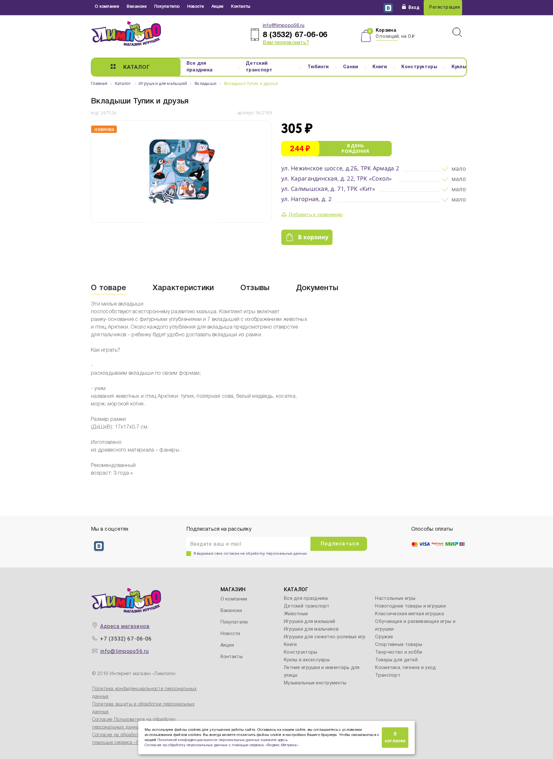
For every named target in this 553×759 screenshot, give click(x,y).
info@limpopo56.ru (284, 25)
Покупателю (167, 7)
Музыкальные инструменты (315, 683)
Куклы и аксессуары (307, 660)
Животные (296, 614)
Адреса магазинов (125, 626)
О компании (107, 7)
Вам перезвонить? (286, 43)
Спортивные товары (398, 645)
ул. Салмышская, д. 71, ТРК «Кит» (328, 188)
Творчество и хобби (398, 652)
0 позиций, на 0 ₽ (395, 36)
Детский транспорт (259, 66)
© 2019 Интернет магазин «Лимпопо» (134, 674)
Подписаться (340, 544)
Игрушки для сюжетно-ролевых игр (325, 637)
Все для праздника (200, 66)
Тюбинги (318, 67)
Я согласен (395, 737)
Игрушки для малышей (309, 622)
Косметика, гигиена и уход (405, 668)
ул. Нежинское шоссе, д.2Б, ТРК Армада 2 (340, 168)
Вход (414, 7)
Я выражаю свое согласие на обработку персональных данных (250, 553)
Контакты (240, 7)
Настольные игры (395, 599)
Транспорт (387, 675)
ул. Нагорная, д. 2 (306, 199)
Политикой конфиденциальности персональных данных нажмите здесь (222, 740)
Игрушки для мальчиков (311, 629)
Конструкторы (419, 67)
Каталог (136, 67)
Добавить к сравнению (316, 215)
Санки (350, 67)
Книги (380, 67)
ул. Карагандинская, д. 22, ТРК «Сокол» (336, 178)
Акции (217, 7)
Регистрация (444, 7)
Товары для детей (396, 660)
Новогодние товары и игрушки (410, 606)
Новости (195, 7)
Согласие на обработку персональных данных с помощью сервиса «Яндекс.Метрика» (222, 745)
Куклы (459, 67)
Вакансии (137, 7)
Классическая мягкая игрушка (409, 614)
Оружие (384, 637)
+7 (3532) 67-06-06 (126, 639)
